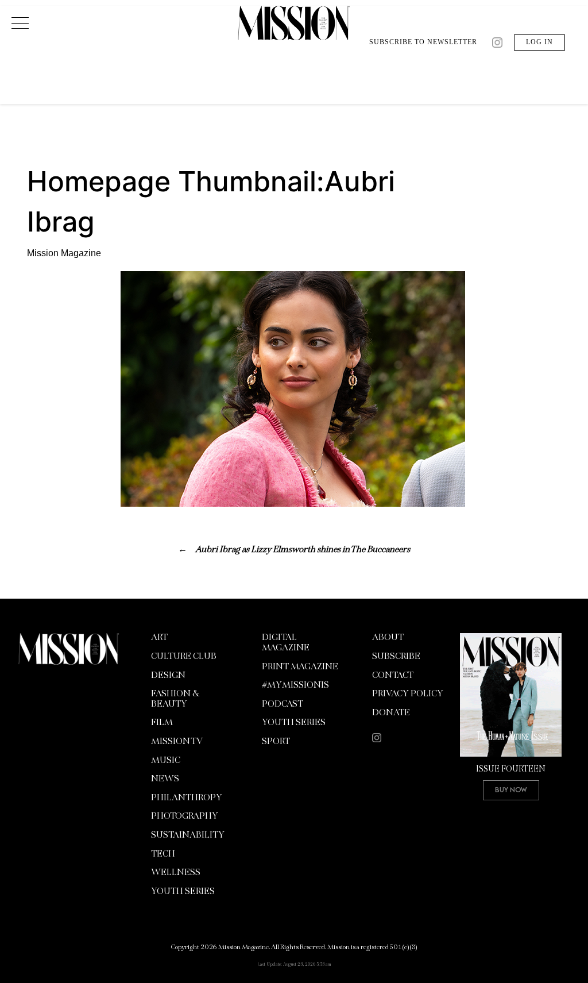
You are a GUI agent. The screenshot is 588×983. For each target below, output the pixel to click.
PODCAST (282, 704)
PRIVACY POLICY (407, 694)
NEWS (165, 779)
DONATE (391, 713)
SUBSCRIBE (396, 656)
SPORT (276, 741)
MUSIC (165, 760)
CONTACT (392, 675)
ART (159, 637)
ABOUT (388, 637)
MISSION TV (177, 741)
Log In (539, 42)
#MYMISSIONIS (295, 685)
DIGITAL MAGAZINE (286, 642)
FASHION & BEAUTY (175, 699)
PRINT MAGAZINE (300, 667)
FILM (162, 722)
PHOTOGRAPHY (184, 816)
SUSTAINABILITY (188, 835)
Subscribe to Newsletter (423, 42)
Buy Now (511, 789)
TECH (163, 854)
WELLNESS (175, 872)
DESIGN (168, 675)
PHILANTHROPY (186, 798)
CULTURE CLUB (183, 656)
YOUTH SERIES (183, 891)
